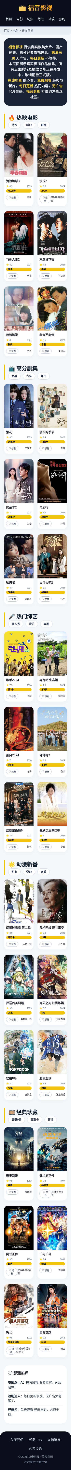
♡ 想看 (12, 198)
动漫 (51, 19)
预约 (62, 19)
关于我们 (17, 1440)
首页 (9, 19)
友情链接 (54, 1440)
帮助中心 (35, 1440)
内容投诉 (35, 1448)
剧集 (30, 19)
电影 (19, 19)
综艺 (41, 19)
